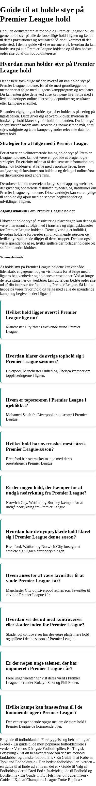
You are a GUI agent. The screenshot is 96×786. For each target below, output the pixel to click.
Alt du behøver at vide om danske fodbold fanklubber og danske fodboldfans (42, 755)
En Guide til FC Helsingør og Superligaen (53, 775)
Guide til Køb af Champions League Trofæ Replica (40, 780)
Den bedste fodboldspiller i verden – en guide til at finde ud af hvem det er (47, 764)
